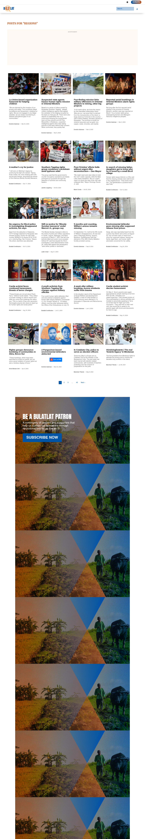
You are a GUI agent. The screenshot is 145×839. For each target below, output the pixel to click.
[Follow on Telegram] (127, 2)
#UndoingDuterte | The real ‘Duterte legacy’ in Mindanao (120, 348)
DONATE (136, 2)
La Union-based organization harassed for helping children (23, 103)
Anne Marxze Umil (14, 368)
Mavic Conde (77, 189)
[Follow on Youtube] (123, 2)
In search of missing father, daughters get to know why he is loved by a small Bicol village (120, 166)
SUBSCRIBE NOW (42, 438)
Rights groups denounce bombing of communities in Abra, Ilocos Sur (23, 348)
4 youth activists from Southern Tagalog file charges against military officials (55, 288)
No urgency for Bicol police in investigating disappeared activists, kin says (23, 225)
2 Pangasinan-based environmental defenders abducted (55, 348)
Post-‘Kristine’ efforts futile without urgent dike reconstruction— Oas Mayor (88, 166)
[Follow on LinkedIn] (119, 2)
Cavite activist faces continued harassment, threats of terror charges (23, 288)
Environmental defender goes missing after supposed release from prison (120, 225)
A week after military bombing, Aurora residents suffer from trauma (88, 288)
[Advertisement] (72, 49)
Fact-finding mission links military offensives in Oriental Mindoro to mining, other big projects (88, 103)
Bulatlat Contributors (15, 183)
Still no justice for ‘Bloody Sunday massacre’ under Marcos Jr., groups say (55, 225)
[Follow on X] (115, 2)
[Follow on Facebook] (112, 2)
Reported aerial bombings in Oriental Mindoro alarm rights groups (120, 103)
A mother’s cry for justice (23, 166)
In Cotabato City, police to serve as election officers (88, 348)
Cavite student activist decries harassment (120, 288)
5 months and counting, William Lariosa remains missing (88, 225)
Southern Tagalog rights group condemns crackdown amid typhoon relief (55, 166)
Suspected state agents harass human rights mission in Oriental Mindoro (55, 103)
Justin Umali (45, 252)
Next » (83, 382)
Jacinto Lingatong (46, 188)
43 (77, 382)
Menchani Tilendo (79, 372)
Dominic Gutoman (14, 124)
